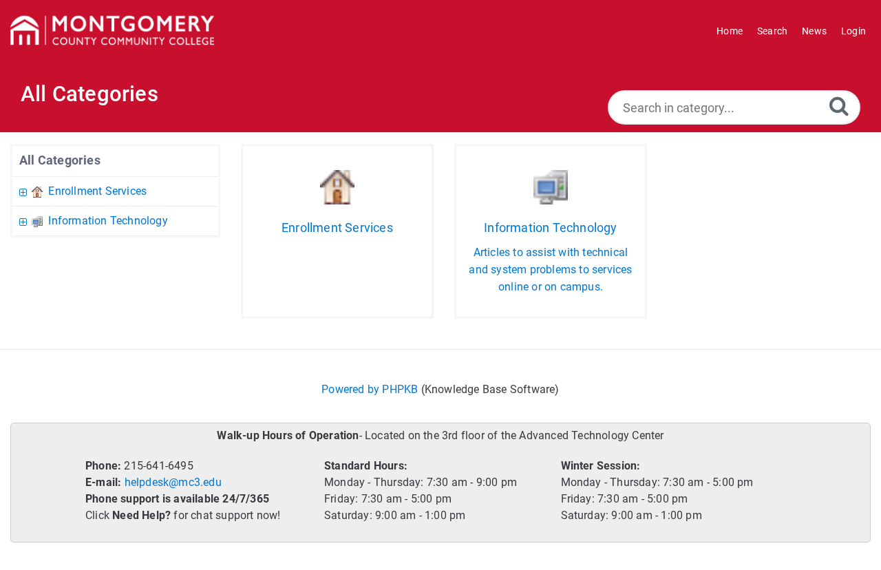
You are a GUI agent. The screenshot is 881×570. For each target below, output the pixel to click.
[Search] (839, 105)
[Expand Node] (24, 191)
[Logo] (112, 31)
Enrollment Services (97, 191)
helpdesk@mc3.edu (173, 482)
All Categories (59, 160)
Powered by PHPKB (369, 389)
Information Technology (107, 220)
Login (853, 30)
